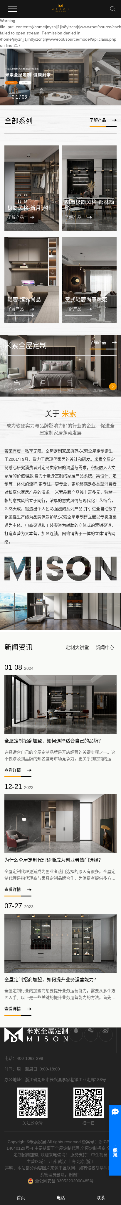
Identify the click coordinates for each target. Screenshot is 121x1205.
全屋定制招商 (93, 1148)
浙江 (90, 1161)
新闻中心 (104, 647)
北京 (81, 1161)
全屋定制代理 (67, 1148)
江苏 (52, 1161)
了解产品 (98, 120)
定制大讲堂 (77, 647)
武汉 (62, 1161)
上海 (71, 1161)
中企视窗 (99, 1154)
